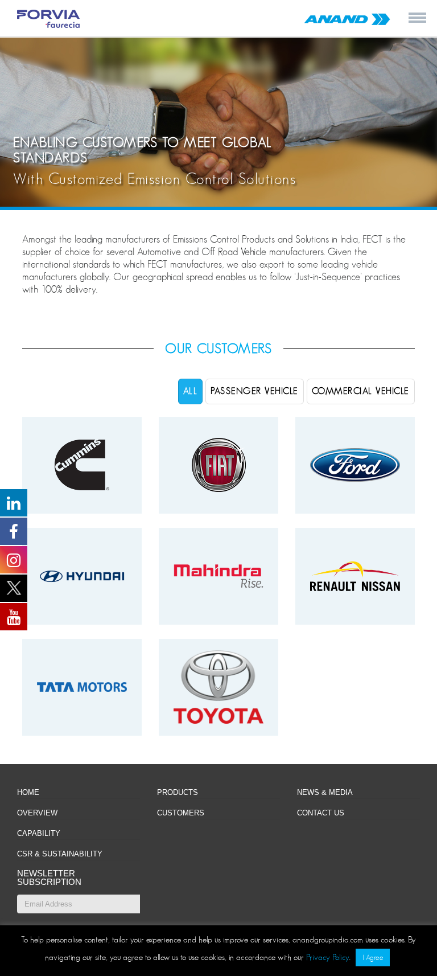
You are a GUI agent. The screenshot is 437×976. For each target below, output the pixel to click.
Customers (180, 813)
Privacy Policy (327, 957)
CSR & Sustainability (59, 854)
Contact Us (320, 813)
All (190, 391)
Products (177, 792)
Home (28, 792)
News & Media (325, 792)
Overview (37, 813)
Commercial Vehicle (361, 391)
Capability (38, 833)
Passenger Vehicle (255, 391)
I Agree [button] (372, 957)
